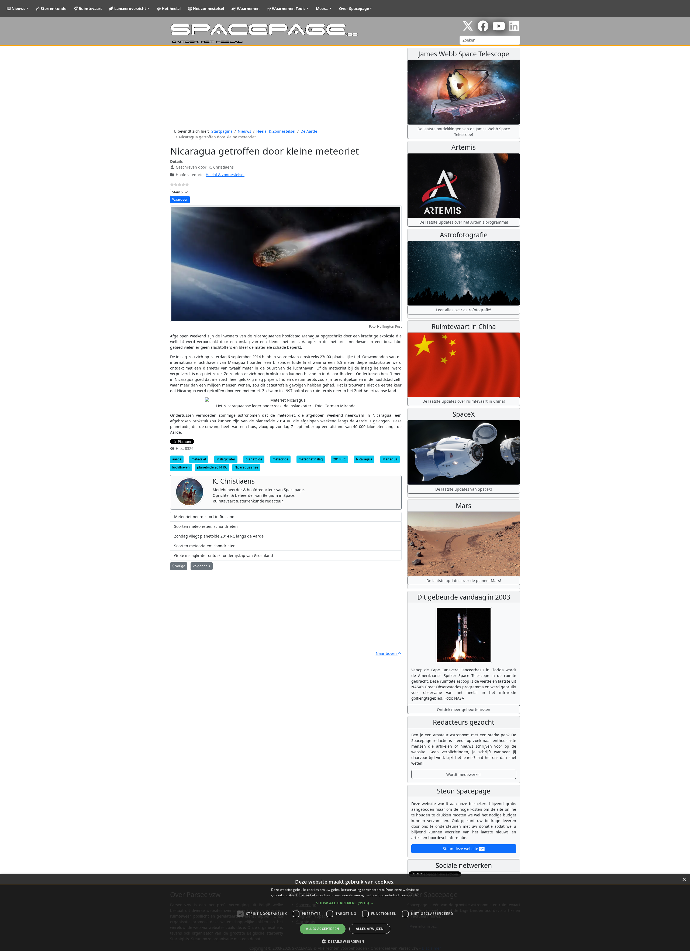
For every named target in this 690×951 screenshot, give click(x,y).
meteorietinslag (311, 459)
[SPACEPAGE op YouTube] (498, 28)
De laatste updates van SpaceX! (463, 489)
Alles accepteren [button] (322, 928)
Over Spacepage (354, 8)
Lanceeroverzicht (129, 8)
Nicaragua (364, 459)
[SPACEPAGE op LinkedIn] (514, 28)
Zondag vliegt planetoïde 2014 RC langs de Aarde (219, 536)
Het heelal (171, 8)
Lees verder (410, 895)
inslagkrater (225, 459)
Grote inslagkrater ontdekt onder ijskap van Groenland (223, 555)
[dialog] (345, 912)
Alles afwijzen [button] (370, 928)
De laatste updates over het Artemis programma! (463, 222)
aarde (176, 459)
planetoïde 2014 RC (212, 467)
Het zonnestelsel (208, 8)
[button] (345, 903)
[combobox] (490, 40)
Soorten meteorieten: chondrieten (205, 545)
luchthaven (181, 467)
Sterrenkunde (53, 8)
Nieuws (18, 8)
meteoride (280, 459)
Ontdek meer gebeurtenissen (463, 709)
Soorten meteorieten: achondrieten (206, 526)
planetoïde (254, 459)
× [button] (684, 880)
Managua (390, 459)
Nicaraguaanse (246, 467)
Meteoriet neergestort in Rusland (204, 516)
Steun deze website (461, 848)
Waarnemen (248, 8)
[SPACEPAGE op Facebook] (483, 28)
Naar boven (387, 653)
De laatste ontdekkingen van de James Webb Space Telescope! (464, 131)
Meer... (322, 8)
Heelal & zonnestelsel (225, 174)
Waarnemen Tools (288, 8)
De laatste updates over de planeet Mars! (463, 580)
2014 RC (339, 459)
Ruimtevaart (90, 8)
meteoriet (198, 459)
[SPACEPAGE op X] (468, 28)
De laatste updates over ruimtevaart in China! (463, 401)
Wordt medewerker (463, 774)
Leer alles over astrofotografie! (463, 309)
